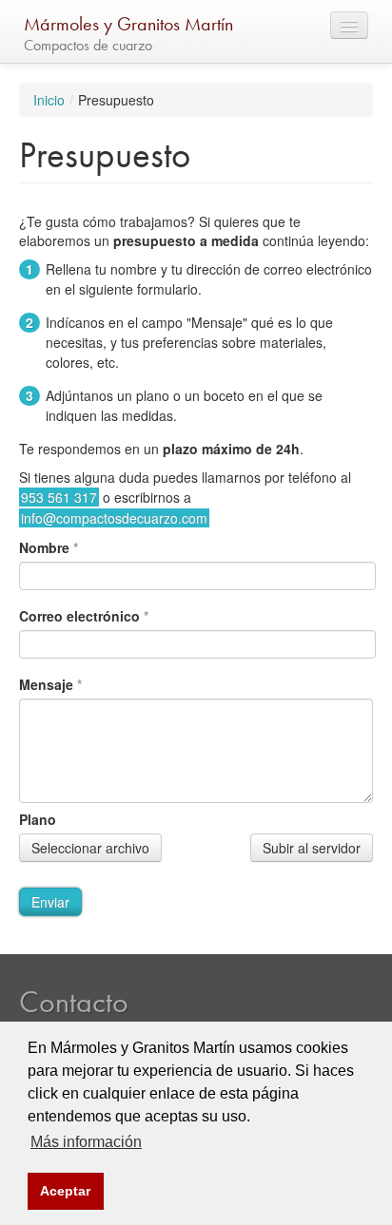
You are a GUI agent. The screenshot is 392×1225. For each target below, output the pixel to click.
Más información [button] (86, 1142)
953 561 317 (59, 497)
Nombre (48, 547)
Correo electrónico (83, 615)
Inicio (49, 99)
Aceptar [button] (65, 1190)
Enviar (50, 901)
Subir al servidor (312, 847)
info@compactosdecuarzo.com (114, 517)
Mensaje (50, 684)
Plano (37, 819)
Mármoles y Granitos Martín (128, 23)
